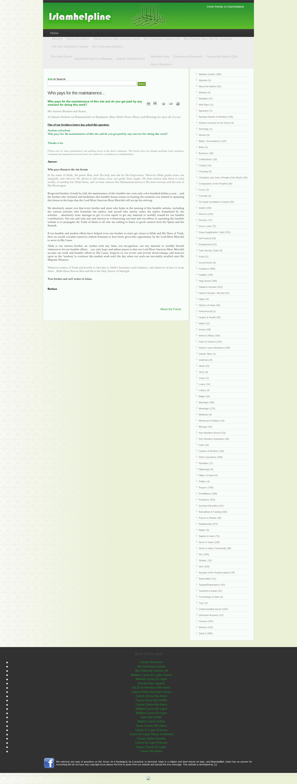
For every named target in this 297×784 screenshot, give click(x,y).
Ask (50, 79)
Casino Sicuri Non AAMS (151, 700)
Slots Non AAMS (151, 717)
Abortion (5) (205, 80)
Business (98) (206, 153)
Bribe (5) (203, 147)
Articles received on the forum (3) (216, 123)
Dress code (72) (207, 226)
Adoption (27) (206, 98)
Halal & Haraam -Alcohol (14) (214, 293)
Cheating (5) (205, 171)
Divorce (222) (206, 214)
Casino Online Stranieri (151, 738)
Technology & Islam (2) (211, 597)
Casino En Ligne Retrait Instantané (151, 734)
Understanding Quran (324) (213, 609)
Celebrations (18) (208, 159)
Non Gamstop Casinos (107, 46)
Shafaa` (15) (205, 560)
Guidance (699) (207, 268)
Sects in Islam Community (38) (215, 548)
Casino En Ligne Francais (151, 730)
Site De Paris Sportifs (151, 683)
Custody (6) (205, 195)
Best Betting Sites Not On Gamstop (208, 38)
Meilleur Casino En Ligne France (151, 675)
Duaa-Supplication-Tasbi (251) (215, 232)
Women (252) (206, 627)
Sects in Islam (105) (209, 542)
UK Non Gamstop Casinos (70, 46)
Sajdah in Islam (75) (209, 536)
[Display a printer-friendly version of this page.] (163, 103)
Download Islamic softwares (93, 58)
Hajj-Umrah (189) (208, 281)
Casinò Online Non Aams (151, 696)
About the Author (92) (210, 86)
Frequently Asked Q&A (221, 56)
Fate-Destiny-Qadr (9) (210, 250)
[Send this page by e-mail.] (170, 103)
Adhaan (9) (204, 92)
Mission (57, 38)
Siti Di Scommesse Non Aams (151, 687)
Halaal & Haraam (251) (211, 287)
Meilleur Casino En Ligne (151, 679)
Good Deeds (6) (207, 262)
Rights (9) (204, 530)
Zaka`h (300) (206, 633)
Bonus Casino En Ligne (151, 747)
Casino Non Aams (151, 662)
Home (54, 33)
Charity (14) (205, 165)
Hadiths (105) (206, 274)
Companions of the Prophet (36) (215, 183)
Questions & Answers (187, 56)
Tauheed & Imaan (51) (210, 591)
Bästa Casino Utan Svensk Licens (116, 38)
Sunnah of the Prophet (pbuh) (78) (217, 572)
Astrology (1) (205, 129)
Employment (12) (208, 244)
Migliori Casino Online (151, 721)
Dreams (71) (205, 220)
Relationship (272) (208, 524)
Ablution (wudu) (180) (210, 74)
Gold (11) (204, 256)
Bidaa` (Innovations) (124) (212, 141)
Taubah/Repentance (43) (212, 584)
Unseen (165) (206, 621)
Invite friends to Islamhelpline (225, 6)
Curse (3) (204, 189)
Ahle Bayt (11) (206, 104)
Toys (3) (203, 603)
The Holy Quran (61, 56)
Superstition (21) (207, 578)
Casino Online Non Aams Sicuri (151, 691)
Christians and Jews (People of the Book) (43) (223, 177)
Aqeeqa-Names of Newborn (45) (216, 116)
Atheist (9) (204, 135)
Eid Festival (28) (207, 238)
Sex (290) (204, 554)
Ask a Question (161, 64)
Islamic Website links (130, 58)
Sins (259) (204, 566)
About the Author (78, 38)
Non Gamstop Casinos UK (162, 38)
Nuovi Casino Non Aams (151, 725)
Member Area (160, 56)
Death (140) (205, 208)
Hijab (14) (204, 299)
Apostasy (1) (205, 110)
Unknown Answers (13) (211, 615)
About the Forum (170, 309)
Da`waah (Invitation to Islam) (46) (216, 202)
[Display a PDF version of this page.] (178, 103)
